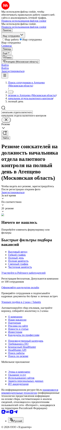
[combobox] (17, 112)
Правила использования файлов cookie (23, 27)
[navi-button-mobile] (4, 75)
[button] (5, 65)
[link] (7, 57)
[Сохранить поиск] (4, 133)
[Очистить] (6, 120)
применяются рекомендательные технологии (29, 391)
